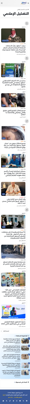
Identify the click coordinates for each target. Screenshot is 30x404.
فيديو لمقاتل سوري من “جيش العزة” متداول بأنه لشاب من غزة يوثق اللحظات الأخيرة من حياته (14, 145)
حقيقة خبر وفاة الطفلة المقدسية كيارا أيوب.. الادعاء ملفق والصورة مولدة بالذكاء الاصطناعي (10, 365)
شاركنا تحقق (10, 397)
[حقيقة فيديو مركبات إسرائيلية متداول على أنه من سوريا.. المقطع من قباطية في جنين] (25, 341)
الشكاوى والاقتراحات (18, 397)
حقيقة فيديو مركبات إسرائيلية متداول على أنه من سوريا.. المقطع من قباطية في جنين (11, 340)
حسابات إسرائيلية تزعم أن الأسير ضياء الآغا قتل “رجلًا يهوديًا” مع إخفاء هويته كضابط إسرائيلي (14, 173)
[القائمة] (1, 3)
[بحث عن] (28, 3)
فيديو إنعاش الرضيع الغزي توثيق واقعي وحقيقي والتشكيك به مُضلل (14, 112)
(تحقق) (4, 395)
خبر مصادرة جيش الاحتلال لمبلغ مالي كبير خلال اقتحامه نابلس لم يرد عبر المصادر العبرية (14, 264)
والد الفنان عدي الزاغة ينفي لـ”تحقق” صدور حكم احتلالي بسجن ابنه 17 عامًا (13, 201)
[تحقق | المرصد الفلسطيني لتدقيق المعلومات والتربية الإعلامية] (24, 3)
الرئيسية (26, 9)
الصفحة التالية (6, 331)
